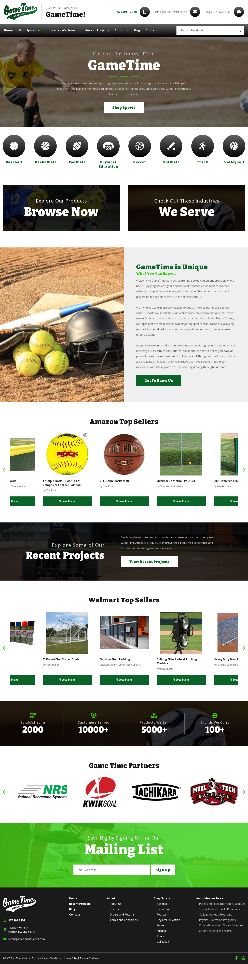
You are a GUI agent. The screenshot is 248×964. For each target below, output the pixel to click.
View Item (38, 501)
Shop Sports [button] (124, 108)
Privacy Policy (70, 958)
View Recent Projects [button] (149, 562)
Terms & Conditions (89, 958)
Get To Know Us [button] (158, 381)
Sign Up (163, 870)
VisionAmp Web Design (51, 958)
